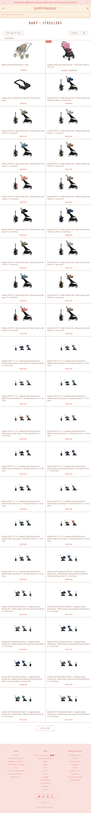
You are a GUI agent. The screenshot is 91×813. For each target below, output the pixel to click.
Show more (45, 728)
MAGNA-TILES (75, 771)
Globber (75, 764)
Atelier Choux (75, 755)
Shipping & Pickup (16, 761)
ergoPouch (75, 761)
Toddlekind (75, 780)
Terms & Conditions (16, 771)
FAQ (16, 768)
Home (45, 764)
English (44, 802)
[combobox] (47, 14)
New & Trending (45, 758)
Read (45, 789)
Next (85, 2)
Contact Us (16, 777)
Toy (45, 768)
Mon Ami (75, 774)
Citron (75, 758)
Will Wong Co (50, 811)
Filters (74, 33)
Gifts (45, 761)
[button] (84, 33)
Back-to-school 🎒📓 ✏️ (45, 755)
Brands (45, 786)
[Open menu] (5, 8)
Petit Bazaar (44, 807)
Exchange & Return (16, 764)
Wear (45, 774)
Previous (5, 2)
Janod (75, 768)
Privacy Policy (16, 774)
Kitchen (45, 777)
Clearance (45, 783)
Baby (45, 771)
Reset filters (9, 38)
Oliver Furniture (75, 777)
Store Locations (16, 758)
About (16, 755)
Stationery (45, 780)
